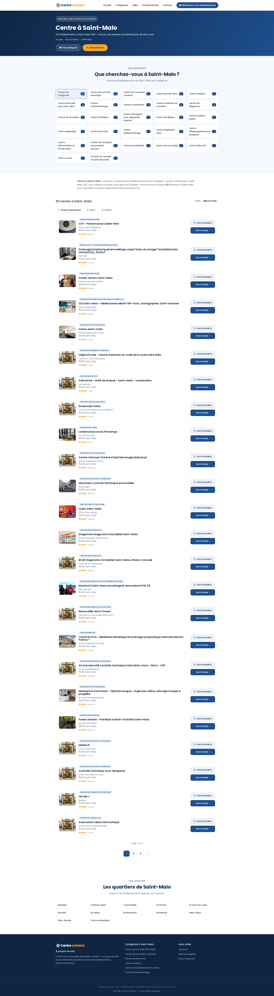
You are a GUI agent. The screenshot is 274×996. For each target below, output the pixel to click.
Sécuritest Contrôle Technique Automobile (106, 483)
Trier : (198, 200)
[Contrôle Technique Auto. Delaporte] (67, 773)
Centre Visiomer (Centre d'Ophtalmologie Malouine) (113, 457)
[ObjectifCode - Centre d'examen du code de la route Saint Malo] (67, 357)
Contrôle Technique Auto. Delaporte (102, 771)
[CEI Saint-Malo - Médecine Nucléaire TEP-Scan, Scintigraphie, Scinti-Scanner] (67, 306)
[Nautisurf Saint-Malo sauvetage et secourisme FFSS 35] (67, 588)
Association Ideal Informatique (99, 822)
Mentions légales (187, 954)
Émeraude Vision (90, 406)
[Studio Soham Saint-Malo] (67, 281)
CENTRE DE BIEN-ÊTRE (89, 219)
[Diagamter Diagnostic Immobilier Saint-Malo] (67, 537)
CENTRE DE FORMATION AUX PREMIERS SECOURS (101, 581)
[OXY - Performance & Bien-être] (67, 226)
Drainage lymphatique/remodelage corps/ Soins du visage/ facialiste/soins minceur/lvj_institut (128, 251)
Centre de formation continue (140, 954)
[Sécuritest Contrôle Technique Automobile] (67, 486)
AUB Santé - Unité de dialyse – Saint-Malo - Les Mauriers (115, 380)
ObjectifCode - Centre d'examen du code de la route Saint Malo (120, 355)
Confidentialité (127, 986)
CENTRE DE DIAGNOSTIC (90, 530)
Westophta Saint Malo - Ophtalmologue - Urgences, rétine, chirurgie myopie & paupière (130, 692)
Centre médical (133, 963)
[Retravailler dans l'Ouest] (67, 614)
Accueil (107, 5)
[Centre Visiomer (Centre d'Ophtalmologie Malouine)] (67, 460)
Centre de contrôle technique (140, 949)
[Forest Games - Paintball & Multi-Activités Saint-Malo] (67, 722)
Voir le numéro (204, 222)
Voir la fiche (202, 230)
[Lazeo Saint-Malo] (67, 511)
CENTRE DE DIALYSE (88, 376)
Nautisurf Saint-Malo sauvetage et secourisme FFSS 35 (114, 585)
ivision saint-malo (91, 329)
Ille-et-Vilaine (72, 39)
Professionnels (150, 5)
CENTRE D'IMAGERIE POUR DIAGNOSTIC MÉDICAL (102, 299)
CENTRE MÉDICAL (87, 632)
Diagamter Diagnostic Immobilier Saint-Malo (108, 534)
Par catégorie (70, 47)
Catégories (121, 5)
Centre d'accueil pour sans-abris (142, 967)
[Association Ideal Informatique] (67, 825)
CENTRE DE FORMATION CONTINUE (95, 607)
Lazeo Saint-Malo (90, 508)
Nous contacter (187, 958)
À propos (183, 949)
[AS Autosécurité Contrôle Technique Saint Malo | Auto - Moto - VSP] (67, 668)
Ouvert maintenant (71, 210)
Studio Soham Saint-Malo (96, 278)
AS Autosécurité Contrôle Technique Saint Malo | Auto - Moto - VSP (122, 665)
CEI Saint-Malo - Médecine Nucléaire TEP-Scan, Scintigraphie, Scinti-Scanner (129, 303)
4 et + (93, 210)
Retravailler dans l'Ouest (95, 611)
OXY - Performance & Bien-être (99, 223)
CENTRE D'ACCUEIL (88, 427)
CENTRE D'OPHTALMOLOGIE (92, 325)
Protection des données (146, 986)
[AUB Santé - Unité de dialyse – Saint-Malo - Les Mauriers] (67, 383)
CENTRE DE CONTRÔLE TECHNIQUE (95, 479)
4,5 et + (108, 210)
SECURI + (84, 796)
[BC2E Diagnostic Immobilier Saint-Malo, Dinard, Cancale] (67, 563)
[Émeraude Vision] (67, 409)
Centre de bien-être (135, 958)
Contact (167, 5)
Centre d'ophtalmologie (137, 972)
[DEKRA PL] (67, 748)
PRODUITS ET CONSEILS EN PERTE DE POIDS (98, 245)
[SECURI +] (67, 799)
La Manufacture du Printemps (98, 431)
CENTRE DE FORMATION (90, 818)
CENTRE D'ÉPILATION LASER (92, 504)
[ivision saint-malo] (67, 332)
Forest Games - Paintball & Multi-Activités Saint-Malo (114, 719)
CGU (117, 986)
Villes (135, 5)
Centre (73, 5)
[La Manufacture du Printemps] (67, 434)
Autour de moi (96, 47)
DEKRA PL (84, 745)
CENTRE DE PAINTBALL (90, 715)
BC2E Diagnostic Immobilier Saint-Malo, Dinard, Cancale (115, 560)
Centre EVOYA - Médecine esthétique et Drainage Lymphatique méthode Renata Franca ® (131, 638)
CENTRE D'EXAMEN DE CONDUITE (94, 350)
